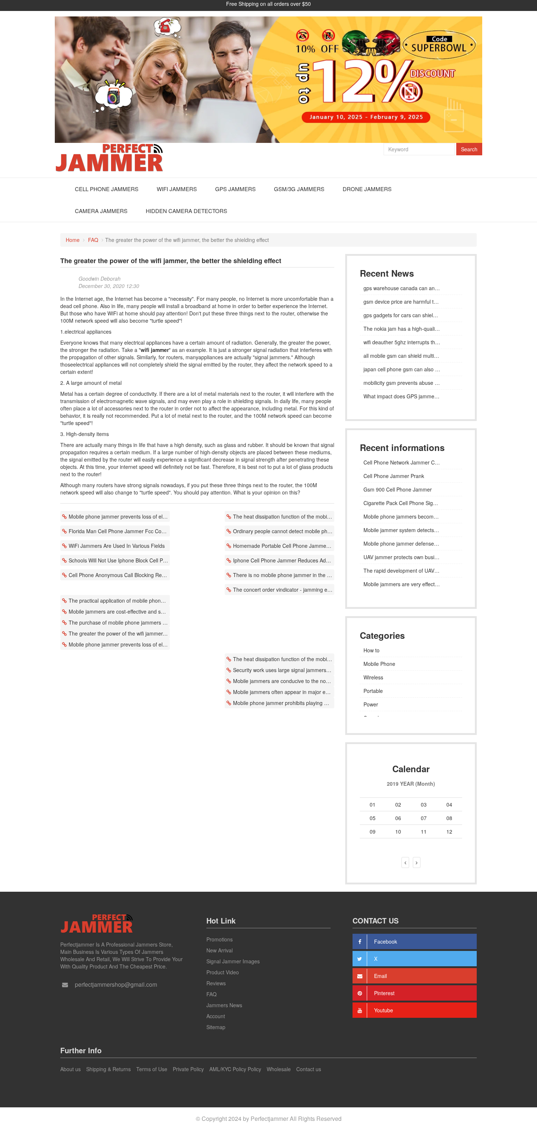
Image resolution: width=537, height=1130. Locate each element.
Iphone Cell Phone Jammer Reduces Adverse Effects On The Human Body (283, 560)
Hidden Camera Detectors (186, 211)
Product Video (222, 972)
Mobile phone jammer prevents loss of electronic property (119, 516)
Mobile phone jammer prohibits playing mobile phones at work (283, 702)
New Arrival (219, 950)
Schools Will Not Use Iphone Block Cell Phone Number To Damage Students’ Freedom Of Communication (119, 560)
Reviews (216, 983)
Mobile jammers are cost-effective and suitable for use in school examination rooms (119, 611)
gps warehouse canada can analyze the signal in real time (410, 288)
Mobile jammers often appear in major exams (283, 691)
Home (73, 239)
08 (449, 818)
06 (398, 818)
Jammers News (224, 1005)
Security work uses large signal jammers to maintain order (283, 670)
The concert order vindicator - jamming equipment (283, 589)
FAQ (93, 239)
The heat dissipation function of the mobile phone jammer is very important (283, 516)
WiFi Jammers (177, 189)
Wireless (373, 677)
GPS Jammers (235, 189)
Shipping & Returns (108, 1069)
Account (215, 1016)
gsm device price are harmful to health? (409, 301)
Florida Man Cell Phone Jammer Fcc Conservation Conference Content (119, 531)
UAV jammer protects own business (404, 557)
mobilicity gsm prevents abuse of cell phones (410, 382)
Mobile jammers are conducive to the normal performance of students (283, 681)
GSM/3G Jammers (299, 189)
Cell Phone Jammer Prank (393, 475)
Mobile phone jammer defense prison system (410, 543)
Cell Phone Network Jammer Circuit (404, 462)
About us (70, 1069)
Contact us (308, 1069)
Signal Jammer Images (233, 961)
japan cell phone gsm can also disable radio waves (410, 369)
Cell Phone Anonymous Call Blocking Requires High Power (119, 575)
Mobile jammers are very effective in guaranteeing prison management (410, 584)
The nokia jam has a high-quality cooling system (410, 328)
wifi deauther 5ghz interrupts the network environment (410, 342)
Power (370, 704)
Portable (373, 690)
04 (449, 804)
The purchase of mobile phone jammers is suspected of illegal (119, 622)
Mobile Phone (379, 663)
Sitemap (215, 1027)
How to (371, 650)
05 (373, 818)
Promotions (219, 939)
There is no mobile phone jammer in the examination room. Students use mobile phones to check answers (283, 575)
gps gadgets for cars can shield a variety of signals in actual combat (410, 315)
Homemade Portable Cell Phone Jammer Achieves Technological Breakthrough (283, 545)
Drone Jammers (367, 189)
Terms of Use (151, 1069)
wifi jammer (155, 349)
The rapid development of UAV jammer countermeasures (410, 570)
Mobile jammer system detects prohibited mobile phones (410, 530)
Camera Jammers (101, 211)
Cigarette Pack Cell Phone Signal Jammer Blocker (410, 503)
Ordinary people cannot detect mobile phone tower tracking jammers (283, 531)
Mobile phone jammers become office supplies (410, 516)
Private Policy (188, 1069)
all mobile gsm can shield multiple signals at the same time (410, 355)
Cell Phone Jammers (106, 189)
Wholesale (279, 1069)
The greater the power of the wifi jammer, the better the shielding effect (119, 633)
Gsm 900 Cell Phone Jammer (397, 489)
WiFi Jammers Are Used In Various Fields (117, 545)
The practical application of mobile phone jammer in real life (119, 600)
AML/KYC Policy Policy (235, 1069)
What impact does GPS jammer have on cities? (410, 396)
